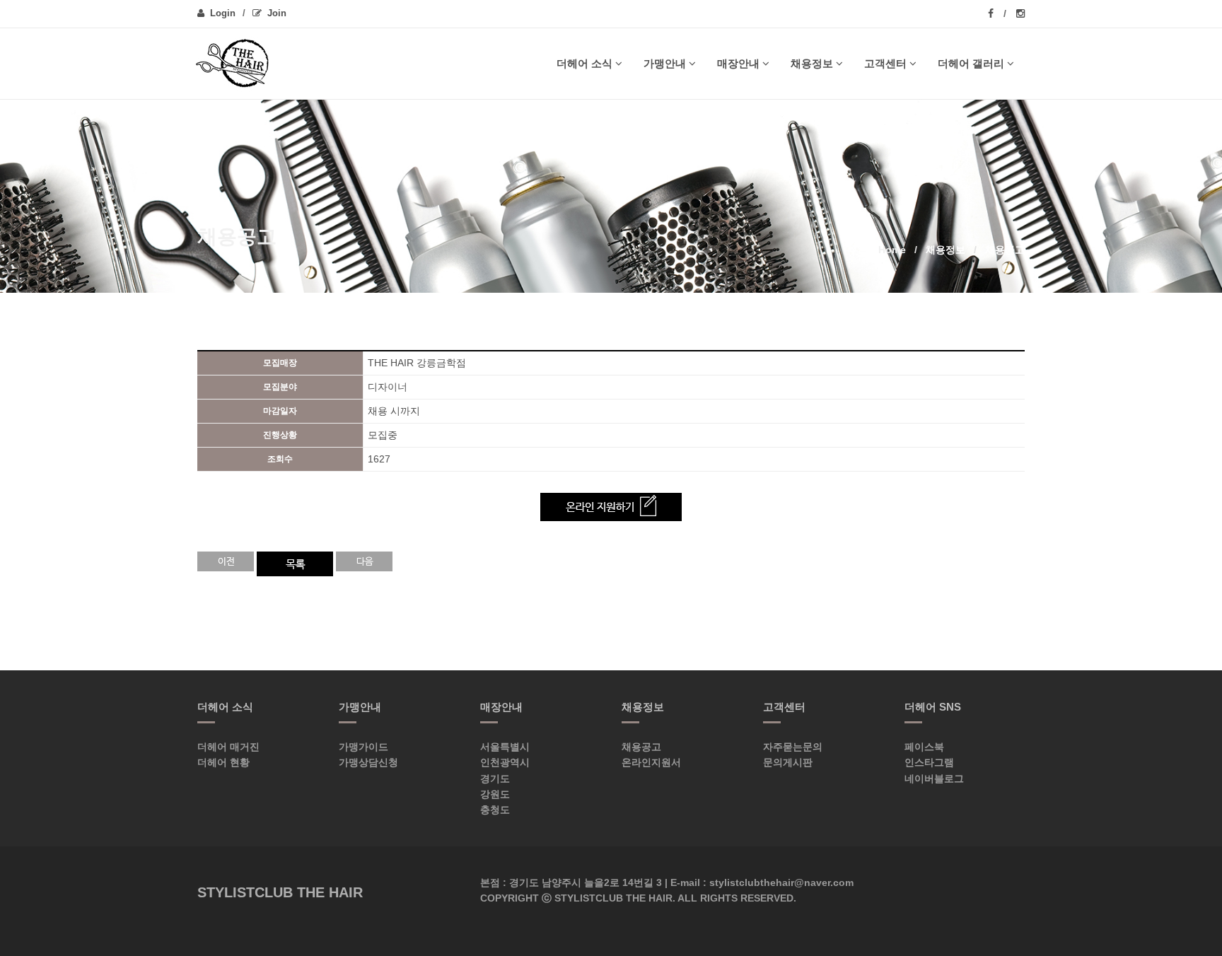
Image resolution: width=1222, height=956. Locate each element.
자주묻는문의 (792, 746)
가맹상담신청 (368, 762)
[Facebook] (997, 13)
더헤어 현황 (223, 762)
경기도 (495, 778)
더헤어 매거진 (228, 746)
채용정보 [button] (812, 63)
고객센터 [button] (885, 63)
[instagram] (1020, 13)
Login (222, 13)
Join (276, 13)
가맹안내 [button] (665, 63)
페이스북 (924, 746)
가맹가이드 (363, 746)
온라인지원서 (651, 762)
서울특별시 (505, 746)
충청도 (495, 809)
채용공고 (641, 746)
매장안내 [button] (738, 63)
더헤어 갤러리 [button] (971, 63)
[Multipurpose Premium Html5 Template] (238, 63)
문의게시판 (788, 762)
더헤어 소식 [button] (584, 63)
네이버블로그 (934, 778)
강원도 (495, 794)
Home (892, 249)
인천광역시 (505, 762)
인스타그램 (929, 762)
